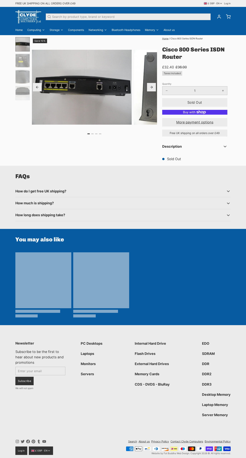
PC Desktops (91, 343)
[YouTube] (44, 441)
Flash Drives (145, 354)
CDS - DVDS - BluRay (152, 384)
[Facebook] (28, 441)
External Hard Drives (152, 364)
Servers (87, 374)
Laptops (87, 354)
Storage (55, 29)
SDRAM (208, 354)
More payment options (194, 122)
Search (132, 441)
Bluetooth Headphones (126, 29)
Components (76, 29)
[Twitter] (23, 441)
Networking (96, 29)
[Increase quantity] (223, 90)
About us (169, 29)
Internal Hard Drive (150, 343)
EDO (205, 343)
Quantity (166, 83)
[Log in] (217, 16)
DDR (205, 364)
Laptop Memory (215, 405)
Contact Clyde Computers (186, 441)
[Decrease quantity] (166, 90)
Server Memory (215, 415)
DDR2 (206, 374)
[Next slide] (151, 87)
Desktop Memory (216, 395)
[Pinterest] (33, 441)
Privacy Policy (160, 441)
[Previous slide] (37, 87)
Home (19, 29)
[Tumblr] (39, 441)
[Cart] (227, 16)
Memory (150, 29)
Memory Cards (147, 374)
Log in (227, 3)
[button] (194, 102)
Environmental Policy (218, 441)
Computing (34, 29)
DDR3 (207, 384)
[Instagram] (17, 441)
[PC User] (28, 16)
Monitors (88, 364)
